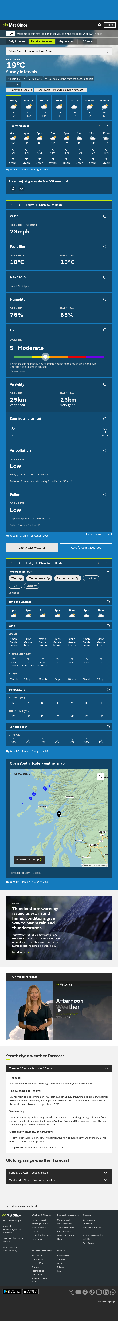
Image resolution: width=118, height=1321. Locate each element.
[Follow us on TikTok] (92, 1291)
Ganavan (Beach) (20, 89)
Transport (87, 1223)
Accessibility (63, 1255)
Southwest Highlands (60, 89)
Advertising (88, 1243)
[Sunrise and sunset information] (104, 418)
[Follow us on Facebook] (85, 1291)
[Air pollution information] (104, 450)
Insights (86, 1239)
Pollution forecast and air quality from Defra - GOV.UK (41, 481)
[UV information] (104, 329)
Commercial (37, 1259)
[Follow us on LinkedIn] (106, 1291)
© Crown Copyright (107, 1301)
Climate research (65, 1227)
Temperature (35, 579)
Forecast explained (98, 534)
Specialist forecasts (41, 1235)
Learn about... (38, 1239)
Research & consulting (94, 1235)
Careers (35, 1267)
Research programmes (68, 1215)
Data (85, 1231)
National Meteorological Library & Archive (13, 1229)
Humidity (91, 578)
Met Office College (11, 1220)
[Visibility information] (104, 384)
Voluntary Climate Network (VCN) (11, 1249)
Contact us (37, 1274)
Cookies (61, 1259)
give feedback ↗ (76, 33)
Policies (61, 1250)
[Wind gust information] (104, 216)
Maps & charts (39, 1227)
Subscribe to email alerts (41, 1280)
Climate (35, 1231)
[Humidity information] (104, 299)
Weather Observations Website (13, 1240)
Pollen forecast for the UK (25, 525)
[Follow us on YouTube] (78, 1291)
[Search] (107, 51)
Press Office (37, 1263)
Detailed (41, 41)
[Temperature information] (108, 689)
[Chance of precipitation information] (104, 277)
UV (15, 585)
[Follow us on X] (71, 1291)
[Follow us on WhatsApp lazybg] (113, 1291)
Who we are (37, 1255)
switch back (95, 33)
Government (89, 1220)
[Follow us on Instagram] (99, 1291)
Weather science (65, 1223)
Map (67, 41)
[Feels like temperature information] (104, 246)
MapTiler (87, 865)
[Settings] (99, 24)
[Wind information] (108, 625)
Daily (17, 41)
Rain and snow (64, 579)
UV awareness (18, 371)
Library (60, 1239)
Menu (110, 25)
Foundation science (66, 1235)
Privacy (60, 1267)
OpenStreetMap (101, 865)
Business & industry (92, 1227)
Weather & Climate (41, 1215)
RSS (59, 1271)
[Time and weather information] (108, 601)
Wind (13, 579)
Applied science (64, 1231)
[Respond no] (21, 188)
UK (88, 41)
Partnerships (38, 1271)
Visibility (32, 585)
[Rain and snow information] (108, 726)
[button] (59, 815)
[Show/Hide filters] (108, 571)
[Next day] (20, 205)
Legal (60, 1263)
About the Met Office (42, 1250)
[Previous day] (12, 205)
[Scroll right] (107, 126)
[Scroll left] (99, 126)
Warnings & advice (41, 1223)
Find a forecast (39, 1220)
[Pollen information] (104, 494)
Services (87, 1215)
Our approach (63, 1220)
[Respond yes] (13, 188)
